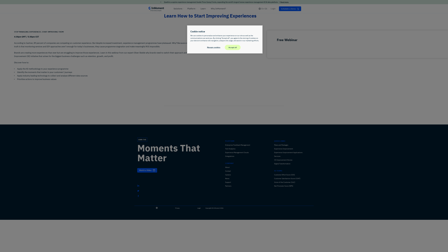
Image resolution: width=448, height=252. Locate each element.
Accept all (233, 47)
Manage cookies (213, 47)
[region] (225, 39)
